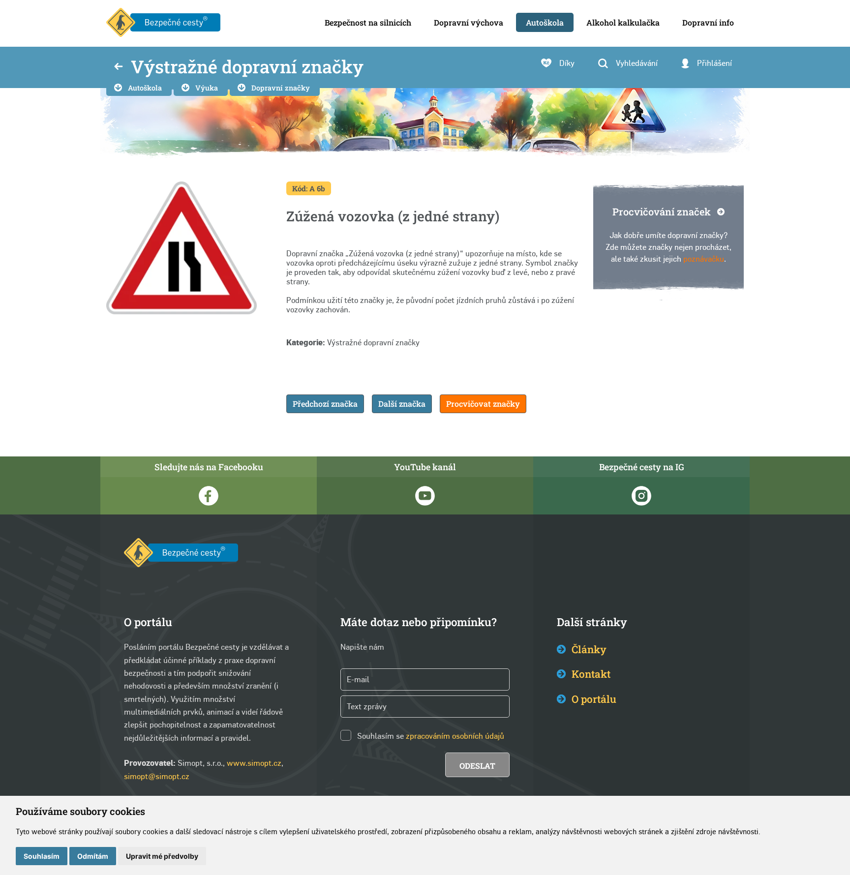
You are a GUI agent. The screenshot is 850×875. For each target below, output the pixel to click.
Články (589, 649)
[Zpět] (118, 67)
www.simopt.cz (254, 763)
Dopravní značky (280, 87)
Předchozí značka (325, 403)
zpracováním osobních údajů (455, 736)
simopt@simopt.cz (156, 776)
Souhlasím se (380, 736)
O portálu (594, 699)
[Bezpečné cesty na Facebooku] (208, 496)
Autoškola (145, 87)
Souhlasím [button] (42, 856)
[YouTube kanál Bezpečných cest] (425, 496)
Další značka (401, 403)
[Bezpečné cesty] (163, 23)
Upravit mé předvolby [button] (162, 856)
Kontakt (591, 674)
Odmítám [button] (92, 856)
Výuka (206, 87)
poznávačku (703, 259)
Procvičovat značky (483, 403)
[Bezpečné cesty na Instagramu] (641, 496)
